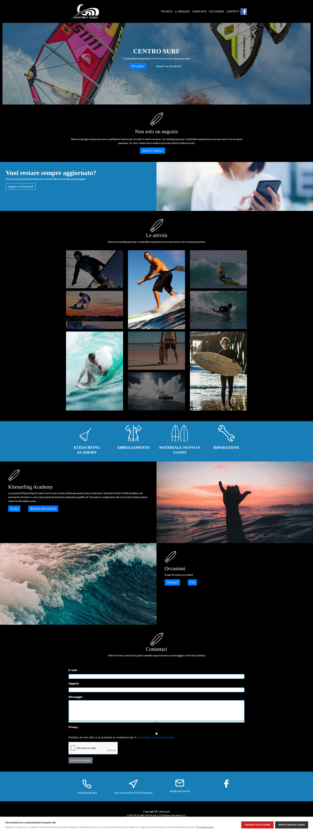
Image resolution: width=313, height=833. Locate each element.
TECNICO (166, 11)
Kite (192, 582)
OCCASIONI (216, 11)
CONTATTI (232, 11)
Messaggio (76, 696)
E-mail (73, 670)
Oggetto (73, 683)
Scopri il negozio (152, 150)
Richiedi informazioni (43, 508)
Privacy (74, 727)
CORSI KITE (199, 11)
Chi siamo (138, 66)
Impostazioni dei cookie (291, 825)
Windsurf (172, 582)
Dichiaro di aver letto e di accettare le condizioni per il (121, 737)
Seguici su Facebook (168, 66)
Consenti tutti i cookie (257, 825)
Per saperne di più (205, 827)
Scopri (14, 508)
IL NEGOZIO (182, 11)
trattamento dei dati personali (155, 737)
